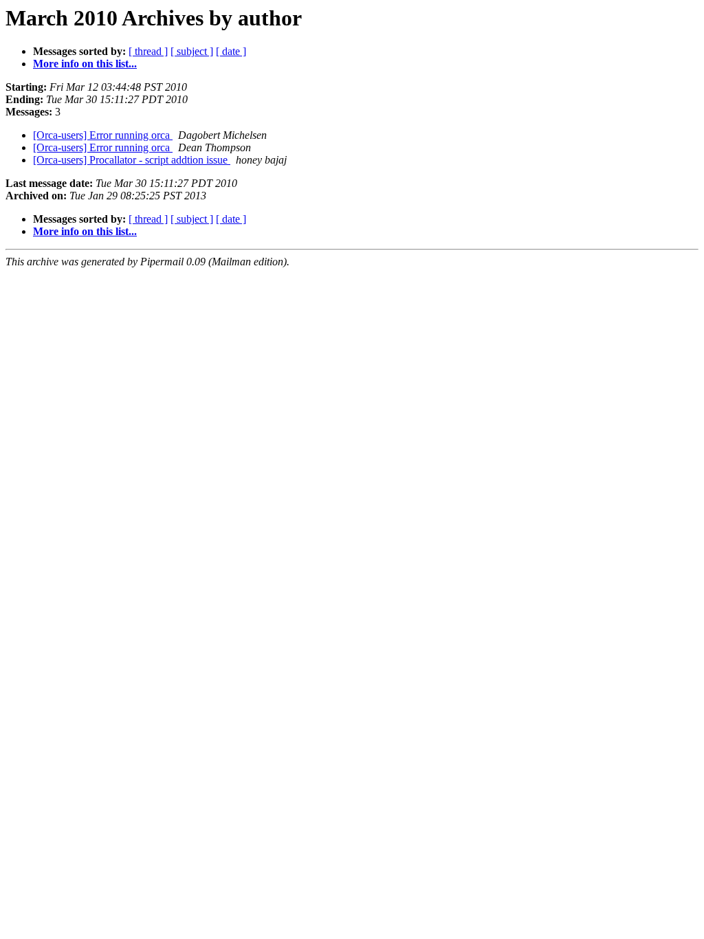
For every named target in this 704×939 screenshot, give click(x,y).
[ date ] (231, 51)
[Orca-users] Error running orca (103, 135)
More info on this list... (85, 63)
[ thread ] (148, 51)
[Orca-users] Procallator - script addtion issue (131, 160)
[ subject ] (191, 51)
